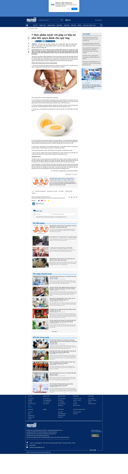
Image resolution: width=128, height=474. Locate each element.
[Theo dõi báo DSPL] (45, 41)
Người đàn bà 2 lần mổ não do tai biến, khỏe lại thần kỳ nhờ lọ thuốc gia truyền (62, 259)
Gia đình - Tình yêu (77, 400)
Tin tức (35, 25)
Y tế (29, 405)
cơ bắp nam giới (68, 191)
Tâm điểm (30, 400)
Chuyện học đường (77, 411)
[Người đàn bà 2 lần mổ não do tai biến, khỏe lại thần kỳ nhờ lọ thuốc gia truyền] (41, 263)
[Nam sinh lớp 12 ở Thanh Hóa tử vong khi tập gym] (41, 241)
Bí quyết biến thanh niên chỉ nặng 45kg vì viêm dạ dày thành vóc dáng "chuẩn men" (62, 179)
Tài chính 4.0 (60, 400)
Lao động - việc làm (32, 403)
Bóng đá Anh (60, 417)
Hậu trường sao (31, 415)
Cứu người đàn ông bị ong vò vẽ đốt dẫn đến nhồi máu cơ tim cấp (63, 277)
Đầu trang (92, 450)
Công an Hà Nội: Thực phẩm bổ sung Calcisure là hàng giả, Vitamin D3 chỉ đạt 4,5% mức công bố (63, 288)
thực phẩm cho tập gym (40, 191)
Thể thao (29, 418)
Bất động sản (60, 405)
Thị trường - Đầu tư (62, 398)
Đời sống (59, 25)
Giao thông (30, 401)
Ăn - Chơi (75, 401)
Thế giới (66, 25)
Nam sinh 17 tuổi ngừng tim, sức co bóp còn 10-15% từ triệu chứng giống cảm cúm (62, 299)
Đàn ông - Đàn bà (76, 405)
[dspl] (26, 25)
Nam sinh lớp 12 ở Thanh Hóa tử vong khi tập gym (63, 237)
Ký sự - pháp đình (46, 401)
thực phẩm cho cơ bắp (52, 191)
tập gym (33, 193)
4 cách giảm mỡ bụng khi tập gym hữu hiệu (61, 248)
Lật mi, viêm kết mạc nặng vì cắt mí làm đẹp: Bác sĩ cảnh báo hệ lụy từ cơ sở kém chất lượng (63, 321)
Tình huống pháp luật (47, 400)
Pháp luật (42, 25)
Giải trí (29, 413)
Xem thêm (54, 331)
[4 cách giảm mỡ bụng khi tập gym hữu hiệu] (41, 252)
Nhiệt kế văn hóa (31, 417)
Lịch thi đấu (60, 411)
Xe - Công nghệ (61, 401)
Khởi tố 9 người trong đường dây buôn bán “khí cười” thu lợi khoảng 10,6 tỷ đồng (62, 362)
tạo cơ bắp (61, 191)
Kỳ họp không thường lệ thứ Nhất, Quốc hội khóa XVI (92, 28)
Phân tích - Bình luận (92, 400)
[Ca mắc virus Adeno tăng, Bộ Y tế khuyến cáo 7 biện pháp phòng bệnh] (92, 74)
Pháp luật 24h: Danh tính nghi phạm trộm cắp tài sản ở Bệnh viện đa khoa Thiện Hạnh (63, 351)
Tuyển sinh (75, 413)
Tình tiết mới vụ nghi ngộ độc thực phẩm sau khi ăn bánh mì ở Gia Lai (63, 310)
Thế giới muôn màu (92, 403)
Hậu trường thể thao (62, 413)
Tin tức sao (30, 411)
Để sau (68, 8)
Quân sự (90, 401)
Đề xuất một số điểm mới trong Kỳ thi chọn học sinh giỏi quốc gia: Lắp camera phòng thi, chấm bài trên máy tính (63, 341)
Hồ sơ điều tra (46, 403)
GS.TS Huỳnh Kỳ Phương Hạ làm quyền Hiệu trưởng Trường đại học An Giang (61, 384)
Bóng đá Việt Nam (61, 415)
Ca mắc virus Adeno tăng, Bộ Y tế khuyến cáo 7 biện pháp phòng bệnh (92, 85)
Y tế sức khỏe (87, 83)
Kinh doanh (51, 25)
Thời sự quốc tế (91, 398)
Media (80, 25)
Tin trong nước (31, 398)
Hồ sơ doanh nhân (61, 403)
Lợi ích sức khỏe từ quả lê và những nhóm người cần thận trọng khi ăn (90, 39)
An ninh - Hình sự (46, 398)
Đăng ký (74, 8)
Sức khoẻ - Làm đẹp (77, 398)
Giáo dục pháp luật (89, 25)
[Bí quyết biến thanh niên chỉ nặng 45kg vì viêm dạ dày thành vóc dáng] (41, 182)
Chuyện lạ (75, 403)
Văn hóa (73, 25)
